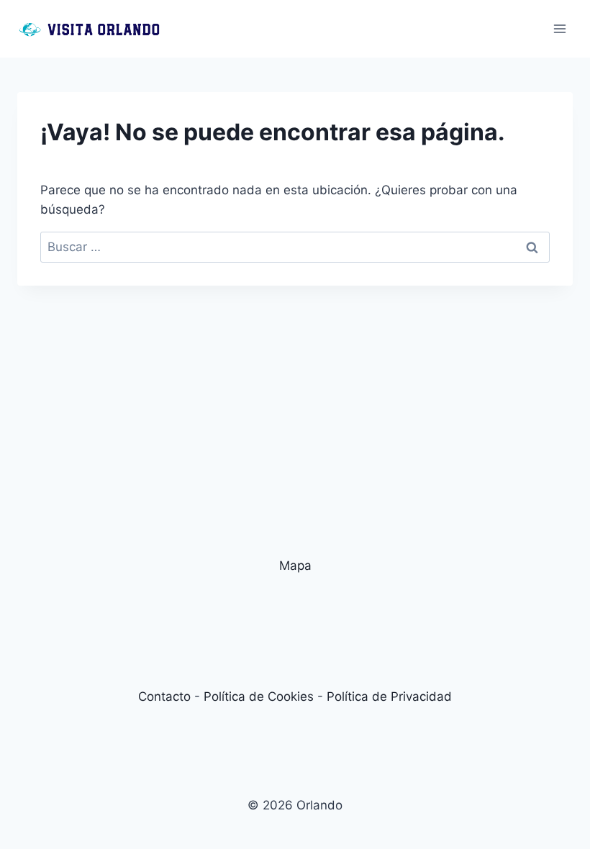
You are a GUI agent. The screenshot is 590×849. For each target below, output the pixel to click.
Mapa (295, 565)
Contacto (164, 696)
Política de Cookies (259, 696)
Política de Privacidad (389, 696)
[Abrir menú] (559, 28)
